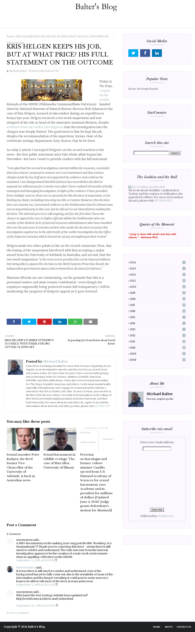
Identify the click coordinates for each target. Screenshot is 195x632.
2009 (157, 353)
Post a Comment (18, 613)
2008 (157, 359)
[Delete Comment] (56, 560)
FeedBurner (165, 516)
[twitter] (133, 53)
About (169, 627)
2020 (157, 286)
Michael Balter (18, 71)
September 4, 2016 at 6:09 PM (35, 560)
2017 (157, 305)
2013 (157, 329)
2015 (157, 317)
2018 (157, 299)
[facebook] (145, 53)
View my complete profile (159, 399)
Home (10, 36)
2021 (157, 280)
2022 (157, 274)
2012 (157, 335)
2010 (157, 347)
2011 (157, 341)
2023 (157, 268)
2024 (157, 262)
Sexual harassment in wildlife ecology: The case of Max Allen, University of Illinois (59, 461)
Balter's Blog (36, 626)
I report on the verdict (104, 95)
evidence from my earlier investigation (35, 127)
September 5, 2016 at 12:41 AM (35, 584)
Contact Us (184, 627)
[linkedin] (157, 53)
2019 (157, 293)
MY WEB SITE (102, 406)
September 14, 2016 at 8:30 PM (36, 605)
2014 (157, 323)
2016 (157, 311)
